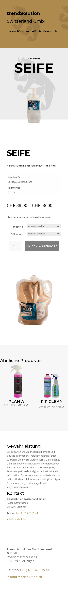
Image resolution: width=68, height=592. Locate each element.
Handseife (17, 226)
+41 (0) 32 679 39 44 (27, 513)
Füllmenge (17, 234)
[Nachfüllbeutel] (34, 324)
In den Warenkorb (42, 246)
